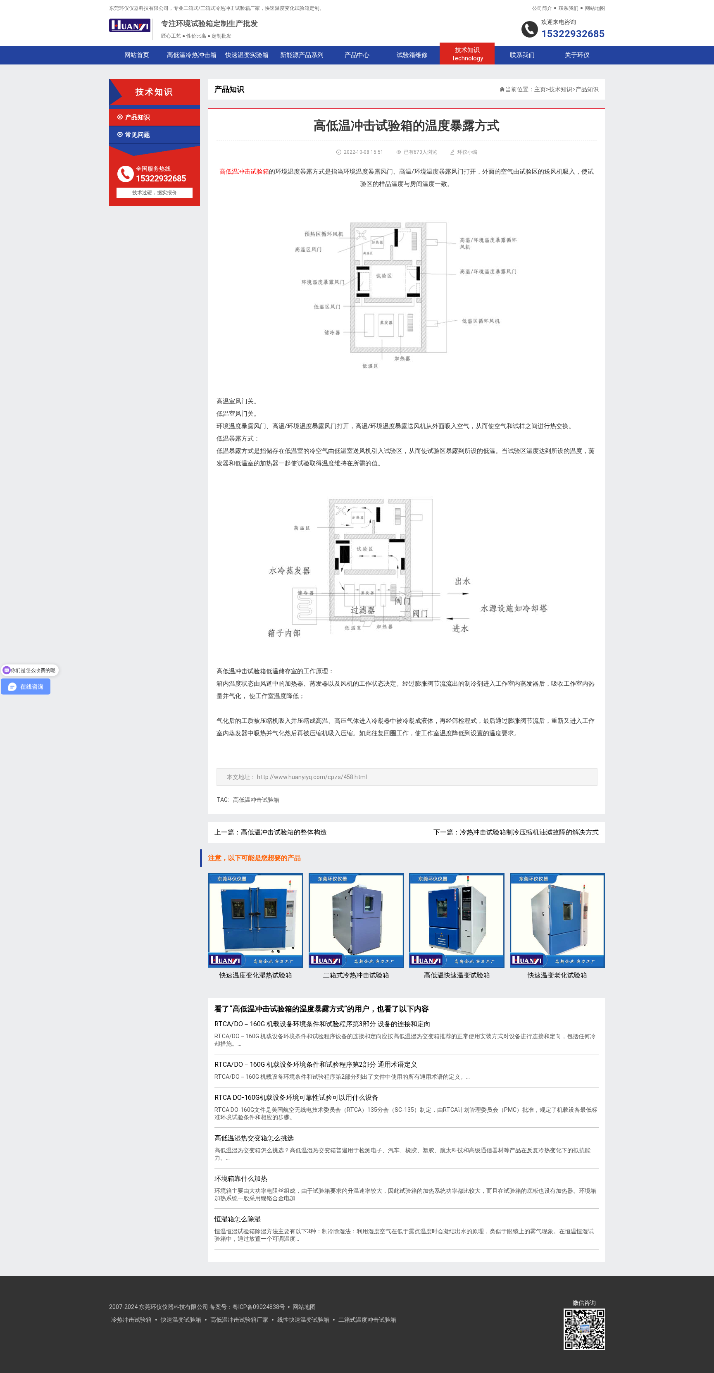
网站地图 (595, 8)
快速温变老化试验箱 (557, 975)
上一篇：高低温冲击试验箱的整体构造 (270, 832)
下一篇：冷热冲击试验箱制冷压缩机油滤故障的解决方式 (516, 832)
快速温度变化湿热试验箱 (255, 975)
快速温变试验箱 (181, 1319)
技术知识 (467, 54)
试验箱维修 (412, 55)
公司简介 (542, 8)
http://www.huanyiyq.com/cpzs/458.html (312, 777)
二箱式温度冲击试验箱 (367, 1319)
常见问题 (133, 134)
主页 (540, 89)
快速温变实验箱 (247, 55)
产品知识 (133, 117)
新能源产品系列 (302, 55)
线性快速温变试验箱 (303, 1319)
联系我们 (568, 8)
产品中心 (357, 55)
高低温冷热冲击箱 (192, 55)
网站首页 (136, 55)
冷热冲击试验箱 (131, 1319)
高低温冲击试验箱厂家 (239, 1319)
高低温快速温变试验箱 (457, 975)
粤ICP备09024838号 (259, 1307)
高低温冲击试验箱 (256, 799)
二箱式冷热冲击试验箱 (356, 975)
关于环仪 (577, 55)
